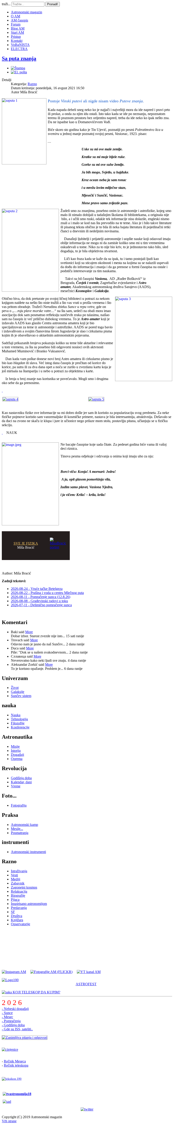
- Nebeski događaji (15, 1009)
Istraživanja (19, 871)
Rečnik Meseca (15, 1061)
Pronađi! (52, 4)
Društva (16, 916)
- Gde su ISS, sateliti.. (17, 1029)
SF (13, 912)
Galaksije (17, 692)
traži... (6, 4)
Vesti (14, 875)
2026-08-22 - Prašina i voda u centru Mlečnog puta (47, 593)
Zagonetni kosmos (24, 887)
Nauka (15, 715)
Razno (32, 84)
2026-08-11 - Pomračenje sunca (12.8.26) (40, 597)
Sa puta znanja (19, 58)
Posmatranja (19, 833)
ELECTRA (19, 49)
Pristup (16, 36)
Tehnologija (19, 719)
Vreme (15, 786)
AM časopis (19, 20)
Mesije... (17, 829)
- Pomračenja (11, 1021)
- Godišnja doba (13, 1025)
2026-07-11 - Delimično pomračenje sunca (41, 605)
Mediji (15, 879)
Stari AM (17, 32)
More (29, 632)
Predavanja (19, 908)
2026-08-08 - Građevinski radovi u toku (39, 601)
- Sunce (7, 1013)
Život (15, 688)
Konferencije (20, 727)
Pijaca (15, 899)
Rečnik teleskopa (16, 1065)
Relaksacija (19, 891)
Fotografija (19, 805)
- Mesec (7, 1017)
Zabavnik (17, 883)
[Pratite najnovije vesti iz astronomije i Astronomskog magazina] (87, 1109)
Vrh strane (9, 1121)
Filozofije (17, 723)
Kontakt (16, 41)
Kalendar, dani (21, 782)
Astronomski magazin (26, 12)
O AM (15, 16)
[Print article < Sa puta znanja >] (18, 68)
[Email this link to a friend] (19, 72)
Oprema (16, 759)
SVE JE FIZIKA (26, 543)
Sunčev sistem (21, 696)
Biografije (18, 895)
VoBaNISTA (20, 45)
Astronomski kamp (24, 825)
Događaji (17, 755)
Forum (15, 24)
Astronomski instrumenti (28, 852)
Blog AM (17, 28)
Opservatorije (20, 924)
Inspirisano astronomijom (29, 904)
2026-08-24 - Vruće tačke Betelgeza (37, 589)
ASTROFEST (86, 984)
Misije (15, 746)
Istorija (16, 750)
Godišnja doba (21, 778)
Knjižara (17, 920)
